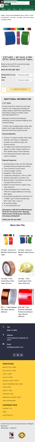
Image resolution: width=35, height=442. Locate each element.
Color (3, 80)
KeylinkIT (13, 428)
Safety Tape (7, 390)
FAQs (4, 412)
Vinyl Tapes (7, 374)
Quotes (31, 9)
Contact (26, 9)
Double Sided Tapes (11, 380)
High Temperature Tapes (13, 384)
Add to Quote (20, 89)
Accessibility (8, 415)
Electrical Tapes (9, 370)
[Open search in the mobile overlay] (22, 3)
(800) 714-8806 (27, 12)
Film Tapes (7, 387)
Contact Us (7, 408)
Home (4, 9)
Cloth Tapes (8, 377)
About (15, 9)
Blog (20, 9)
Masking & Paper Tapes (12, 397)
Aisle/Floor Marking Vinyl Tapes (17, 15)
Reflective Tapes (9, 367)
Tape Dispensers (9, 400)
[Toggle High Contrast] (2, 2)
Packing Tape (8, 394)
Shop (9, 9)
